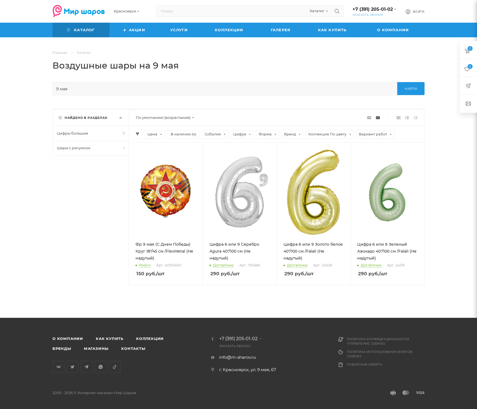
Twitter (72, 367)
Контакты (133, 348)
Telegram (86, 367)
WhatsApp (101, 367)
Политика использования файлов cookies (379, 354)
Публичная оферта (364, 364)
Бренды (61, 348)
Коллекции (150, 338)
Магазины (96, 348)
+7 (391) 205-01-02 (373, 9)
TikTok (115, 367)
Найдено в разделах (86, 118)
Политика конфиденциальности (378, 339)
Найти (411, 89)
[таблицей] (415, 117)
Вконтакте (58, 367)
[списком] (407, 117)
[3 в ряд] (369, 117)
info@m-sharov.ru (237, 357)
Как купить (109, 338)
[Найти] (337, 11)
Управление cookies (366, 343)
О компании (67, 338)
